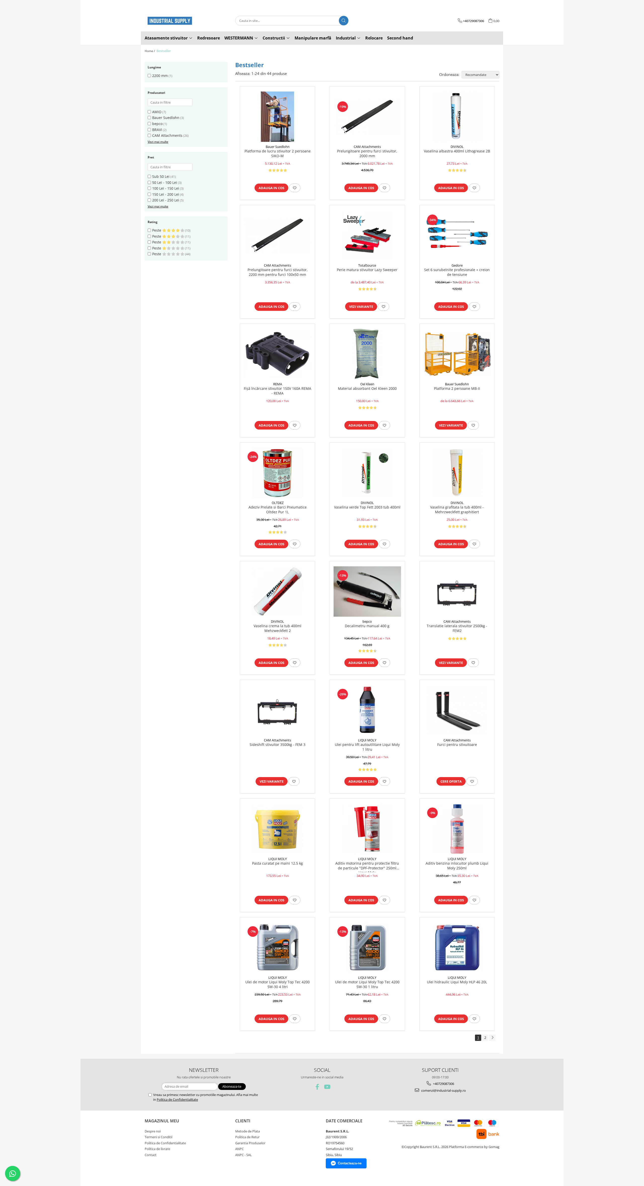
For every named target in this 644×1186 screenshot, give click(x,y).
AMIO (157, 111)
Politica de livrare (157, 1149)
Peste (157, 230)
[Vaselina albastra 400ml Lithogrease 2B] (457, 117)
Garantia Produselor (250, 1143)
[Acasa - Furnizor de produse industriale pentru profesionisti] (170, 21)
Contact (150, 1155)
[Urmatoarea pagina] (492, 1038)
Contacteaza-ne (349, 1163)
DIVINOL (457, 146)
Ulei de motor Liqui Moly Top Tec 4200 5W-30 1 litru (367, 984)
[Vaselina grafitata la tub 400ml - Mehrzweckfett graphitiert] (457, 473)
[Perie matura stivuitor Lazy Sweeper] (367, 235)
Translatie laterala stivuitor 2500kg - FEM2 (457, 628)
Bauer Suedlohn (165, 117)
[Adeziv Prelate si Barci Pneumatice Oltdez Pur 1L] (277, 473)
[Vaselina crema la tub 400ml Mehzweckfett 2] (277, 591)
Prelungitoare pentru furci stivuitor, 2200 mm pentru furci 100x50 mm (278, 272)
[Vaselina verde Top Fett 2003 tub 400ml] (367, 473)
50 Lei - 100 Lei (164, 182)
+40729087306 (443, 1083)
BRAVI (157, 129)
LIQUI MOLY (367, 740)
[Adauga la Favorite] (294, 188)
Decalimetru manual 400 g (367, 626)
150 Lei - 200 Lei (165, 194)
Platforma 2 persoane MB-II (457, 388)
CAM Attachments (167, 135)
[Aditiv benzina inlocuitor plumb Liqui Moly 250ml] (457, 829)
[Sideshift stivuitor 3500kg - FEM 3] (277, 710)
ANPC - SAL (243, 1155)
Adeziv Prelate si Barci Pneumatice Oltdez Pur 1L (278, 509)
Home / (150, 51)
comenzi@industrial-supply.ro (443, 1090)
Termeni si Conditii (158, 1137)
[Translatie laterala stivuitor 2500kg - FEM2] (457, 591)
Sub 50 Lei (161, 176)
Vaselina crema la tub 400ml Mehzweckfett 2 (277, 628)
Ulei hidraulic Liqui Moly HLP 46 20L (457, 982)
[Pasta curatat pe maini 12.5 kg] (277, 829)
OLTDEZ (278, 502)
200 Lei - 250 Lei (165, 200)
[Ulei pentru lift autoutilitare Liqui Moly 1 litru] (367, 710)
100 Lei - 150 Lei (165, 188)
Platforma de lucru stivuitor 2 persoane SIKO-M (278, 153)
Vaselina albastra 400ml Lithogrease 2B (457, 151)
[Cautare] (343, 20)
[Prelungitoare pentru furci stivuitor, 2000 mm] (367, 117)
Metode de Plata (247, 1131)
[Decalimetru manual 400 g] (367, 591)
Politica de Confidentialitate (177, 1099)
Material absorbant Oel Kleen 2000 (367, 388)
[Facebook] (317, 1086)
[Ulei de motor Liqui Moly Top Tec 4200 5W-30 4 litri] (277, 947)
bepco (157, 123)
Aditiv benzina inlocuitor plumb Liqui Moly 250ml (457, 865)
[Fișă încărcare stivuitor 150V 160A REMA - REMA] (277, 354)
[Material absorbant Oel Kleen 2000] (367, 354)
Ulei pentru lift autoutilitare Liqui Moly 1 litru (367, 746)
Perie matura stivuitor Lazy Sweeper (367, 270)
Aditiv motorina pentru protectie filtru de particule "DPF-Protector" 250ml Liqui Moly (367, 866)
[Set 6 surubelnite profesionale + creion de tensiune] (457, 235)
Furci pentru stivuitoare (457, 744)
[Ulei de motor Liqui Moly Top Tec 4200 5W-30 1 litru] (367, 947)
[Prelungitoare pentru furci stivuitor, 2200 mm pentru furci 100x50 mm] (277, 235)
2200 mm (160, 75)
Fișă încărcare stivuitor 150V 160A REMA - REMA (277, 390)
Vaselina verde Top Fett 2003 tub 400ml (367, 507)
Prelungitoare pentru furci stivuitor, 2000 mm (367, 153)
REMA (277, 384)
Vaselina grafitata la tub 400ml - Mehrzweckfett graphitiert (457, 509)
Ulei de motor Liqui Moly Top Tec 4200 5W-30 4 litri (277, 984)
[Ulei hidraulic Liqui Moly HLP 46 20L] (457, 947)
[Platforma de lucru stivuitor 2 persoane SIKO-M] (277, 117)
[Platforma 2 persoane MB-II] (457, 353)
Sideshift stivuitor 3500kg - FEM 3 (277, 744)
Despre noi (153, 1131)
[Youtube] (327, 1086)
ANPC (239, 1149)
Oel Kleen (367, 384)
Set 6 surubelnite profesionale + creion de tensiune (457, 272)
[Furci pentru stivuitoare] (457, 710)
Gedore (457, 265)
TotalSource (367, 265)
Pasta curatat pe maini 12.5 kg (277, 863)
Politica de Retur (247, 1137)
